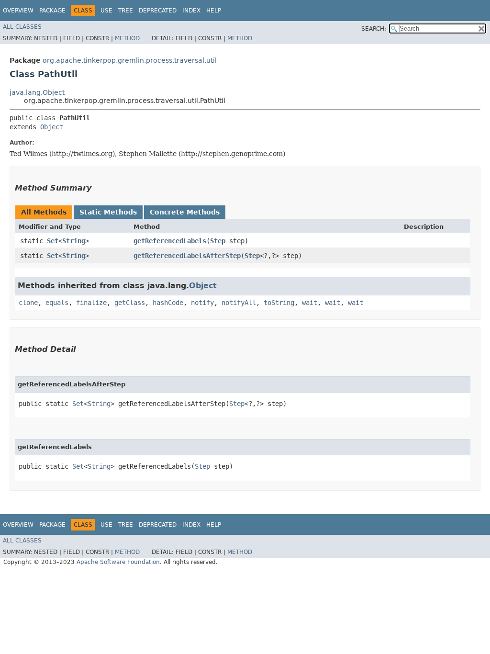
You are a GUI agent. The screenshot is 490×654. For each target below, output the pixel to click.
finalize (91, 302)
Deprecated (158, 10)
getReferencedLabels (170, 241)
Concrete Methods (185, 212)
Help (213, 10)
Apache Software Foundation (118, 562)
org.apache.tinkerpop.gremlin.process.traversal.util (130, 60)
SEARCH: (373, 28)
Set (52, 241)
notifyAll (239, 302)
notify (202, 302)
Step (217, 241)
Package (52, 10)
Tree (125, 10)
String (73, 241)
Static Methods (108, 212)
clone (28, 302)
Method (127, 38)
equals (56, 302)
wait (309, 302)
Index (191, 10)
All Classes (22, 26)
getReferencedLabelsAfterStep (187, 255)
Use (106, 10)
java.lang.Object (37, 92)
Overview (18, 10)
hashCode (168, 302)
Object (51, 127)
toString (279, 302)
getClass (129, 302)
